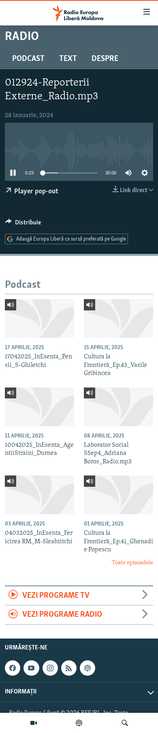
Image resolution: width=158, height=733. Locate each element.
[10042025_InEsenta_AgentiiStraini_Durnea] (39, 406)
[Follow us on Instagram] (50, 668)
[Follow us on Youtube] (31, 668)
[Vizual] (33, 723)
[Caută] (125, 723)
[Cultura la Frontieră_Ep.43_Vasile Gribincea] (118, 318)
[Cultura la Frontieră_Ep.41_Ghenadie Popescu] (118, 494)
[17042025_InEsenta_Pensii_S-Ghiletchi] (39, 318)
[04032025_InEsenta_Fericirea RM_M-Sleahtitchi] (39, 494)
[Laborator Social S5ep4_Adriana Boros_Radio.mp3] (118, 406)
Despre (105, 59)
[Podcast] (79, 723)
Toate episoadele (132, 563)
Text (68, 59)
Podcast (28, 59)
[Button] (23, 224)
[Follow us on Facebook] (12, 668)
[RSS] (69, 668)
